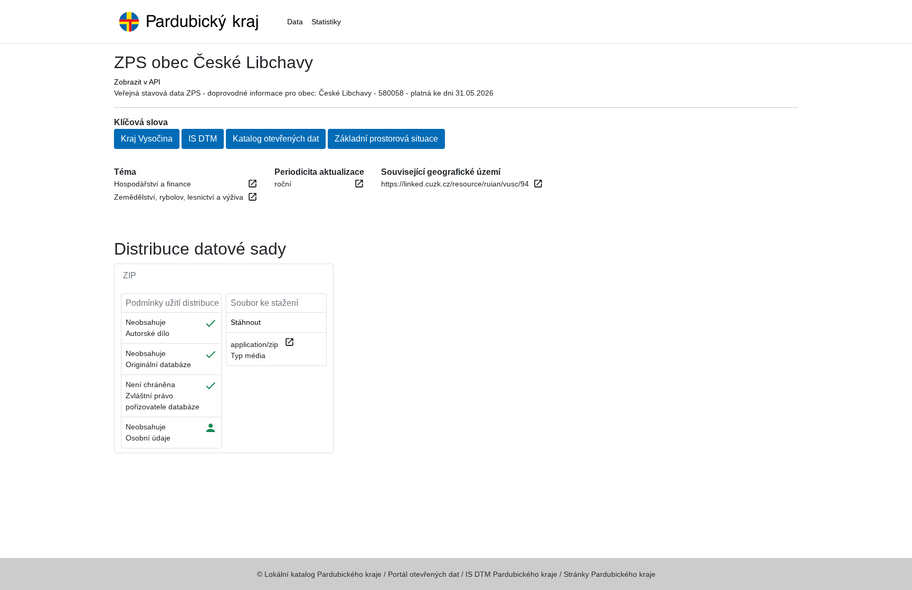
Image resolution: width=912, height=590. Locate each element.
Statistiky (326, 21)
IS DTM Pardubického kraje (511, 574)
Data (295, 21)
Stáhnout (246, 322)
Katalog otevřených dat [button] (276, 138)
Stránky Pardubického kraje (610, 574)
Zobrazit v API (137, 82)
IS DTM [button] (202, 138)
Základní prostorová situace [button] (386, 138)
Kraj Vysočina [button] (147, 138)
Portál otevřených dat (423, 574)
